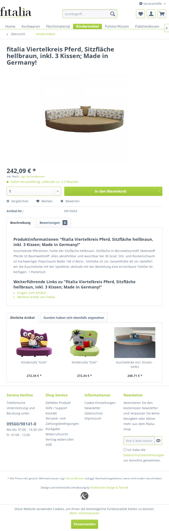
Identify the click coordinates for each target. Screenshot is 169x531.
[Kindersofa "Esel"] (85, 342)
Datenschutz (93, 413)
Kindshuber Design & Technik (109, 487)
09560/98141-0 (21, 424)
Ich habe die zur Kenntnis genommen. (143, 455)
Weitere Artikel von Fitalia (36, 297)
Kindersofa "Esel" (84, 362)
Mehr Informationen (84, 513)
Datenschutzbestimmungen (143, 455)
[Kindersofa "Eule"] (34, 342)
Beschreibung (20, 223)
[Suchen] (112, 13)
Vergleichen (19, 201)
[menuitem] (90, 13)
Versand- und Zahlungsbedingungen (62, 421)
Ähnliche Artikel (22, 318)
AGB (49, 444)
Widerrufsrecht (57, 434)
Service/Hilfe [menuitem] (152, 4)
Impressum (92, 418)
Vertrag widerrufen (60, 439)
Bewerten (72, 201)
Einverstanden (85, 524)
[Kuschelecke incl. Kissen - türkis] (135, 342)
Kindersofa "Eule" (34, 362)
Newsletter (92, 408)
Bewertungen (53, 223)
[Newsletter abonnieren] (158, 440)
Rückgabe (53, 429)
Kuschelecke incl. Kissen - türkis (135, 364)
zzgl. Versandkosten (32, 176)
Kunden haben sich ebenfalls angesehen (74, 318)
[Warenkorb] (162, 13)
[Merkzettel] (140, 13)
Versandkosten (75, 478)
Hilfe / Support (56, 408)
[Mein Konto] (151, 13)
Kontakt (51, 413)
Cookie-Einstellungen (100, 403)
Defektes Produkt (58, 403)
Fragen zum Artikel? (31, 293)
